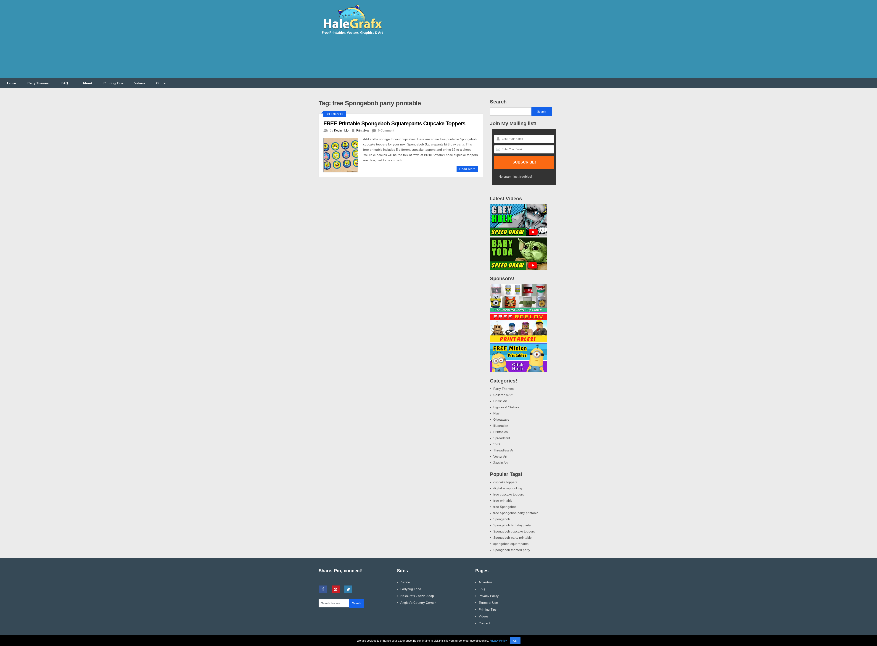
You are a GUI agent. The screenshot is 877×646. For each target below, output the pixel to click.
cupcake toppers (505, 482)
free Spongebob (505, 507)
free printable (502, 500)
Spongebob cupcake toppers (514, 531)
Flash (497, 413)
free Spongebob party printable (515, 513)
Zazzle (405, 582)
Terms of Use (488, 602)
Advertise (485, 582)
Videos (139, 83)
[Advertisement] (475, 42)
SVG (496, 444)
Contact (162, 83)
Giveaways (501, 419)
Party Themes (38, 83)
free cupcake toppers (508, 494)
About (87, 83)
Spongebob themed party (511, 550)
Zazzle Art (500, 462)
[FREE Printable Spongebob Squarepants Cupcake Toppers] (343, 154)
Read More (467, 169)
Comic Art (500, 401)
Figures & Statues (506, 407)
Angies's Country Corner (418, 602)
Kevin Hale (341, 130)
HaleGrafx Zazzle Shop (417, 596)
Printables (363, 130)
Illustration (500, 425)
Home (11, 83)
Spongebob (501, 519)
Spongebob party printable (512, 537)
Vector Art (500, 456)
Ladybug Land (410, 589)
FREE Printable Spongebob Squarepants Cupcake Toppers (394, 123)
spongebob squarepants (510, 544)
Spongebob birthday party (512, 525)
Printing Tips (113, 83)
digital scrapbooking (507, 488)
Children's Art (502, 395)
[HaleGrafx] (352, 36)
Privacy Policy (489, 596)
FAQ (64, 83)
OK (515, 640)
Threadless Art (503, 450)
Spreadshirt (501, 438)
